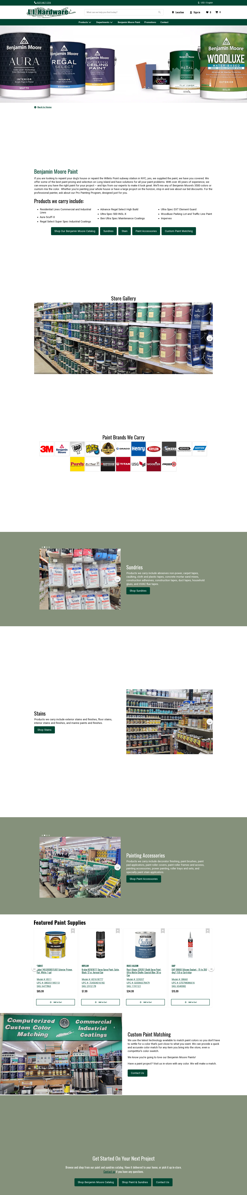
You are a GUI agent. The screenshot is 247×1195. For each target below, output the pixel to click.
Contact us (109, 1171)
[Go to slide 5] (48, 306)
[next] (210, 338)
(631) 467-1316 (44, 3)
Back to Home (44, 107)
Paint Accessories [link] (146, 231)
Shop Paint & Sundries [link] (135, 1182)
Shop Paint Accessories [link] (144, 879)
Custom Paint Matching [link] (179, 231)
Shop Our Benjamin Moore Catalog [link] (74, 231)
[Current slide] (43, 306)
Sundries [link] (108, 231)
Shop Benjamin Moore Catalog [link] (96, 1182)
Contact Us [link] (137, 1073)
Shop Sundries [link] (138, 590)
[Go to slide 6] (50, 306)
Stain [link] (125, 231)
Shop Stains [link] (44, 729)
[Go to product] (55, 945)
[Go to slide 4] (45, 306)
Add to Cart (58, 1002)
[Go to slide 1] (38, 306)
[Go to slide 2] (41, 306)
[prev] (35, 968)
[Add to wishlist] (73, 930)
